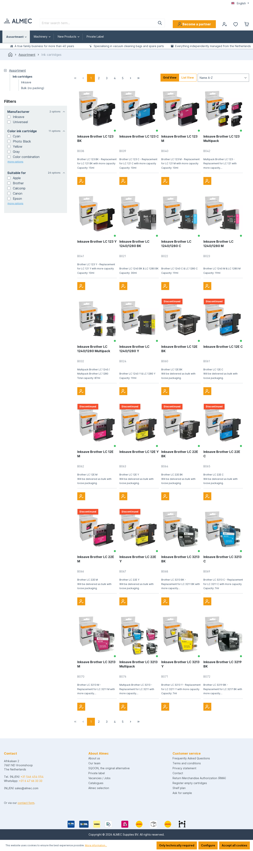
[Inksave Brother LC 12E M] (97, 425)
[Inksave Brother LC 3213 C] (223, 530)
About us (94, 758)
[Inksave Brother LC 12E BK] (181, 320)
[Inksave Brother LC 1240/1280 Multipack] (97, 320)
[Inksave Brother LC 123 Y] (97, 215)
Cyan (16, 136)
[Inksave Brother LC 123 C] (139, 110)
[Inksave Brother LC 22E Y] (139, 530)
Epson (17, 199)
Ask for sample (182, 793)
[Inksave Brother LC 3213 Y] (181, 635)
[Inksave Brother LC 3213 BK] (181, 530)
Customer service (187, 753)
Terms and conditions (187, 763)
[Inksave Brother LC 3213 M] (97, 635)
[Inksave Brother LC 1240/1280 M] (223, 215)
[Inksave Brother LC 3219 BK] (223, 635)
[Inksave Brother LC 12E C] (223, 320)
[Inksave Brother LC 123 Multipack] (223, 110)
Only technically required (176, 845)
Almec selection (98, 788)
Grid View (170, 77)
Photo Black (22, 141)
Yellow (17, 146)
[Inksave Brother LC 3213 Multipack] (139, 635)
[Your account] (224, 24)
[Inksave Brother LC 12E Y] (139, 425)
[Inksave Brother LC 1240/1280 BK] (139, 215)
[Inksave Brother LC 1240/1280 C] (181, 215)
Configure (208, 845)
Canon (17, 193)
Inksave (18, 117)
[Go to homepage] (18, 21)
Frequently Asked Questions (191, 758)
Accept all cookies (234, 845)
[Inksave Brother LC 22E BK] (181, 425)
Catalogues (95, 783)
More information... (96, 845)
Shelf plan (179, 788)
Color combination (26, 157)
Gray (16, 152)
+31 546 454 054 (32, 776)
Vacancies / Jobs (99, 778)
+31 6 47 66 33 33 (30, 781)
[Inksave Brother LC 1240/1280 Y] (139, 320)
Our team (94, 763)
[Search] (160, 23)
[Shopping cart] (246, 24)
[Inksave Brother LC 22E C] (223, 425)
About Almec (98, 753)
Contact (178, 773)
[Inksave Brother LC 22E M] (97, 530)
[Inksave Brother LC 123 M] (181, 110)
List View (187, 77)
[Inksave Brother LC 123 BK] (97, 110)
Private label (96, 773)
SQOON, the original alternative (109, 768)
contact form (26, 802)
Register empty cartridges (190, 783)
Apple (17, 178)
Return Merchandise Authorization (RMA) (199, 778)
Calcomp (19, 188)
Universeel (20, 122)
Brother (18, 183)
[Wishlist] (235, 24)
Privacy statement (184, 768)
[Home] (10, 54)
